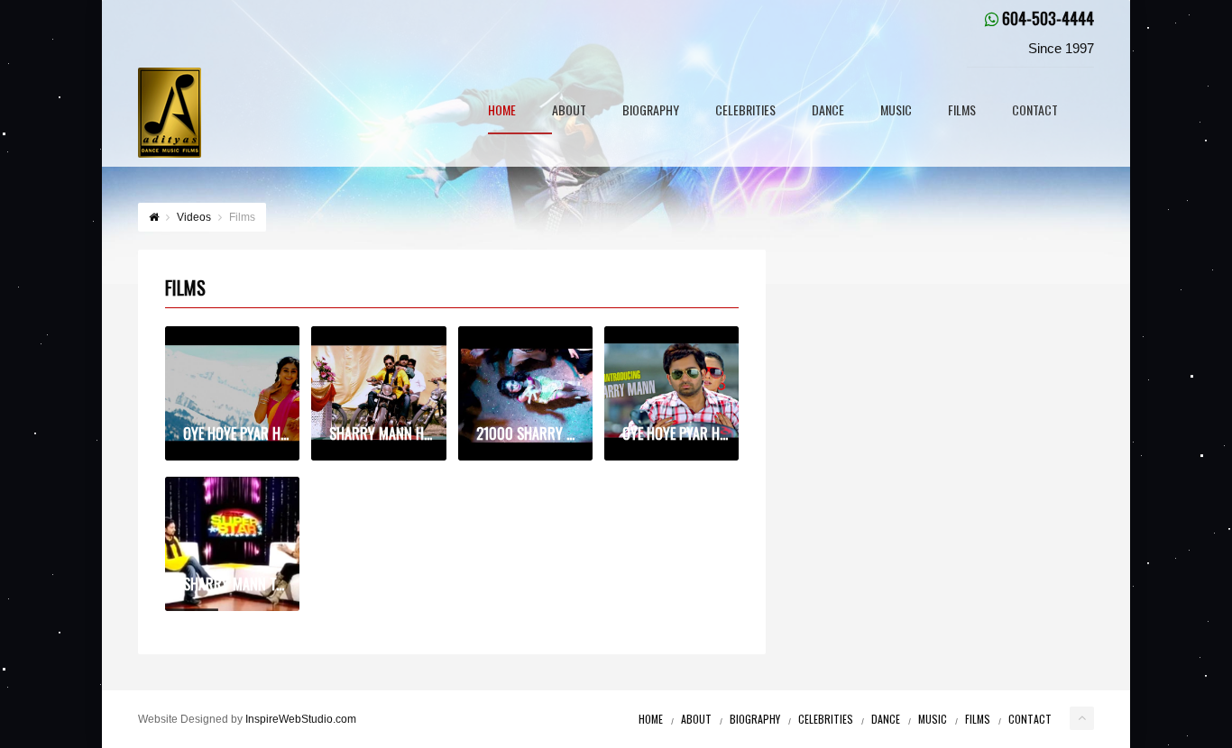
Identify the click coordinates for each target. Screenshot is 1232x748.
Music (896, 111)
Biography (650, 111)
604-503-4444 (1048, 18)
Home (502, 111)
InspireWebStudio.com (300, 719)
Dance (828, 111)
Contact (1035, 111)
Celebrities (745, 111)
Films (962, 111)
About (569, 111)
